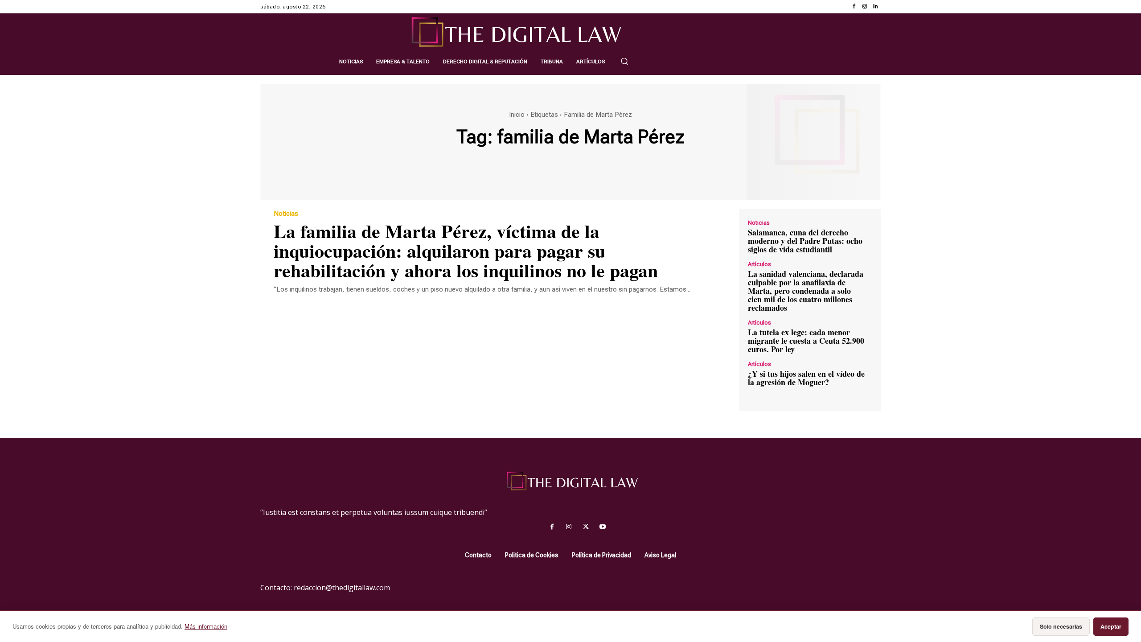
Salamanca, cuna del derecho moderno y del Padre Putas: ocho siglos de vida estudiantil (805, 240)
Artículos (759, 264)
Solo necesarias (1061, 626)
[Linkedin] (875, 6)
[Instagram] (864, 6)
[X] (585, 527)
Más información (206, 626)
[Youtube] (602, 527)
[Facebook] (854, 6)
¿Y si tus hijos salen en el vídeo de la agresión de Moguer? (806, 378)
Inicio (517, 115)
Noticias (286, 213)
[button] (624, 61)
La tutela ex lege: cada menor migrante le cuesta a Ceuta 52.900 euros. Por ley (806, 340)
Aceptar (1110, 626)
